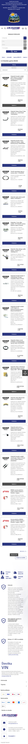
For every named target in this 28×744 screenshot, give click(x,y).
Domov (3, 57)
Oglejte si (14, 105)
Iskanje (15, 51)
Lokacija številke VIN (6, 676)
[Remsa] (5, 491)
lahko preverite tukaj (13, 654)
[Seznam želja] (26, 28)
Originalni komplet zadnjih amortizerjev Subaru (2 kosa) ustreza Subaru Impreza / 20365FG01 (18, 459)
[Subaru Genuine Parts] (5, 78)
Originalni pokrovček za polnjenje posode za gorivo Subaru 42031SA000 (17, 429)
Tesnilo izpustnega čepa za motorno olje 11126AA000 (17, 172)
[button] (5, 28)
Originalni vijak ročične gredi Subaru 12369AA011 (18, 197)
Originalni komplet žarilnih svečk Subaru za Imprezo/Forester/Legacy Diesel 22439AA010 (17, 309)
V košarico (14, 134)
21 (25, 551)
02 (22, 551)
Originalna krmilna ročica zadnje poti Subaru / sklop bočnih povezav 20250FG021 (18, 142)
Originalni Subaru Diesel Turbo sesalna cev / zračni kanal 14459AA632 (18, 113)
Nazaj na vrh (14, 554)
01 (20, 551)
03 (23, 551)
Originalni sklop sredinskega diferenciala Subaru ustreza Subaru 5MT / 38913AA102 (18, 368)
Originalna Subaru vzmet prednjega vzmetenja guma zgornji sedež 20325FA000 (17, 342)
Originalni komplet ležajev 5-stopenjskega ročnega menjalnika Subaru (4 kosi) (18, 277)
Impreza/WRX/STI (17, 57)
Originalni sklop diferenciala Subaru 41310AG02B (17, 398)
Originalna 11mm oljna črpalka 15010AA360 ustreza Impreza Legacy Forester (18, 224)
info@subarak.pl (13, 723)
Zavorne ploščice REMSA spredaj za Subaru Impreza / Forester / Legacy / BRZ (18, 521)
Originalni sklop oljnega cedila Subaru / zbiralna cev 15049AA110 (18, 250)
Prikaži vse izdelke (20, 557)
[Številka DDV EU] (23, 28)
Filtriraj (14, 64)
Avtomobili (9, 57)
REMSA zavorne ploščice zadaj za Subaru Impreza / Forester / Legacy (17, 491)
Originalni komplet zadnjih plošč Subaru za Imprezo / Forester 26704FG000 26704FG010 (17, 78)
